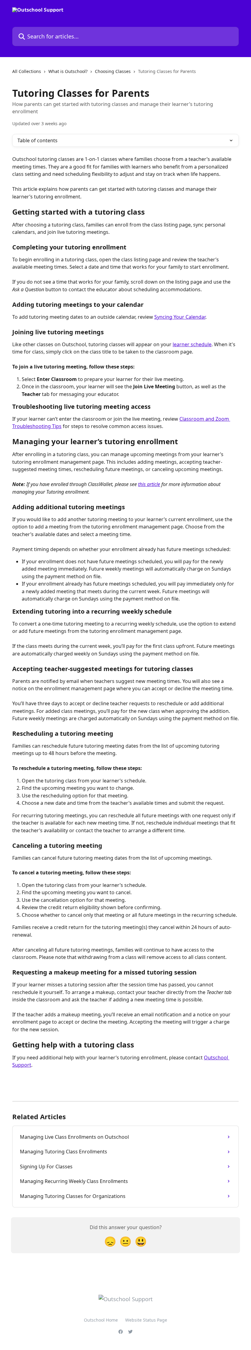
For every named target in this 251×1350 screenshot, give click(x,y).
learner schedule (192, 344)
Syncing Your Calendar (179, 317)
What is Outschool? (68, 71)
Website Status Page (146, 1320)
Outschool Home (101, 1320)
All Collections (26, 71)
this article (149, 484)
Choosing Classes (113, 71)
